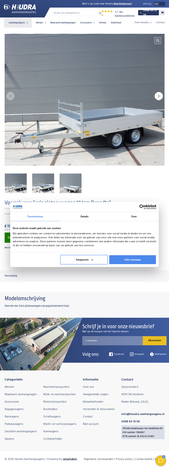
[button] (159, 96)
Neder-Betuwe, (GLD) (134, 401)
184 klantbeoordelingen (125, 14)
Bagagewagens (14, 409)
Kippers (9, 439)
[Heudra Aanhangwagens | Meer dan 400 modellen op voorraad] (20, 8)
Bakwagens (12, 416)
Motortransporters (55, 401)
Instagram (139, 354)
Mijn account (91, 424)
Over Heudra (141, 22)
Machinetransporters (56, 387)
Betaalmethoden (93, 401)
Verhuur (102, 22)
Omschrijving (11, 275)
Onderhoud (116, 22)
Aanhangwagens (17, 22)
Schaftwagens (52, 416)
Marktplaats (161, 354)
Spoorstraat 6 (129, 387)
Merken (39, 22)
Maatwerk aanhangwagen (63, 22)
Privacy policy (124, 459)
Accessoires (86, 22)
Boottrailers (50, 409)
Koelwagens (50, 431)
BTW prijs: (147, 4)
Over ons (88, 387)
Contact (160, 22)
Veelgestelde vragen (95, 394)
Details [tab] (85, 216)
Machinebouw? (123, 4)
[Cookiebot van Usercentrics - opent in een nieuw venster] (141, 207)
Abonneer (154, 340)
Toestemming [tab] (35, 216)
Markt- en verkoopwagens (59, 424)
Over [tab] (134, 216)
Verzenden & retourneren (99, 409)
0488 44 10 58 (150, 12)
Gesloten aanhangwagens (21, 431)
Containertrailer (52, 439)
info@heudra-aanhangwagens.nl (143, 414)
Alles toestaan (132, 259)
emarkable (70, 459)
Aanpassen (82, 259)
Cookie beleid (143, 459)
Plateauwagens (14, 424)
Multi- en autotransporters (59, 394)
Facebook (119, 354)
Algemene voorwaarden (98, 459)
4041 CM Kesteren (132, 394)
